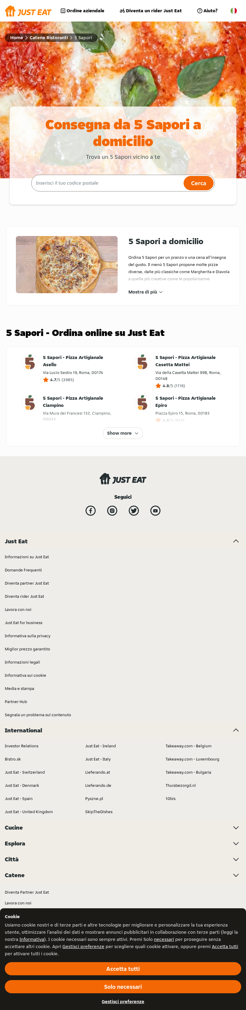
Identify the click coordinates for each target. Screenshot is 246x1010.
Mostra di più (142, 292)
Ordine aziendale (85, 10)
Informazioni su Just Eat (27, 556)
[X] (134, 511)
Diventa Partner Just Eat (27, 892)
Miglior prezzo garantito (27, 649)
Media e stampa (19, 688)
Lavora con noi (18, 609)
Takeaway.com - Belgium (189, 746)
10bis (171, 798)
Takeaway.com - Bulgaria (188, 772)
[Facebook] (91, 511)
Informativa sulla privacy (27, 635)
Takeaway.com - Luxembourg (192, 759)
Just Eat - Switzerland (25, 772)
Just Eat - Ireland (100, 746)
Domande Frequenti (23, 570)
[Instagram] (112, 511)
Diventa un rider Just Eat (154, 10)
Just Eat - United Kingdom (29, 811)
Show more (119, 433)
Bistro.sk (13, 759)
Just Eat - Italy (98, 759)
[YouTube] (155, 511)
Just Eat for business (23, 622)
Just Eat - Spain (19, 798)
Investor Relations (21, 746)
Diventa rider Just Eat (24, 596)
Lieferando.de (98, 785)
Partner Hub (16, 701)
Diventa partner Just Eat (27, 583)
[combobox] (106, 183)
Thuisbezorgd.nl (181, 785)
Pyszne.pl (94, 798)
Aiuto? (210, 10)
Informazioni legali (22, 662)
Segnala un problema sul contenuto (38, 714)
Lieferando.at (97, 772)
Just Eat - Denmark (22, 785)
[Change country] (233, 10)
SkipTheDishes (98, 811)
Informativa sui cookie (25, 675)
